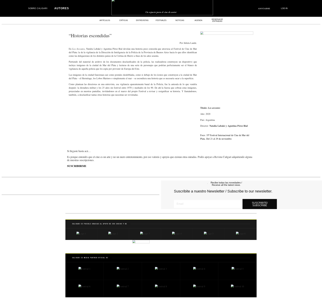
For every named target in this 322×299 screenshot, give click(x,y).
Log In (284, 8)
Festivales (161, 20)
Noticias (179, 20)
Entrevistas (142, 20)
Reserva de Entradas (217, 20)
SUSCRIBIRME (76, 166)
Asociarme (264, 8)
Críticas (123, 20)
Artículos (104, 20)
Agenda (198, 20)
